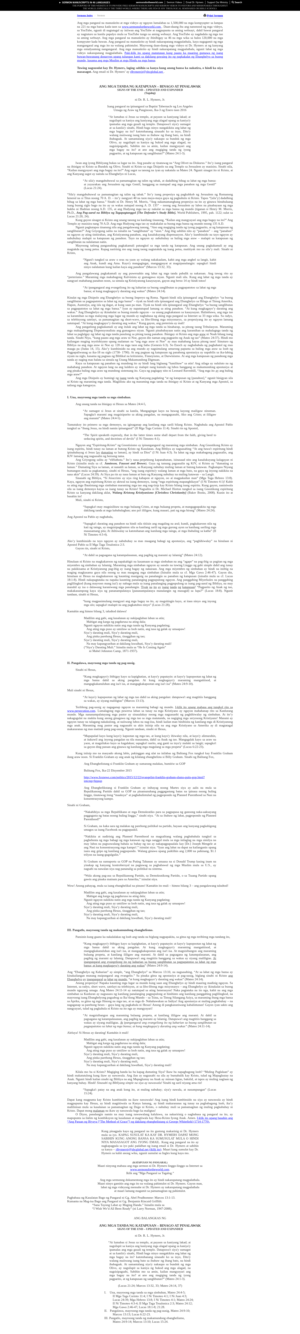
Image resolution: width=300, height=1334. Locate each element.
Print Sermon (215, 15)
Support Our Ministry (217, 2)
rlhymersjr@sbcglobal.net (147, 71)
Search (238, 2)
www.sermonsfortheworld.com (142, 26)
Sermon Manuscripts (75, 2)
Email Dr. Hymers (194, 2)
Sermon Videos (174, 2)
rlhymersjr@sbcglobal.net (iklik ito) (138, 1149)
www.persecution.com (81, 710)
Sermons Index (85, 15)
